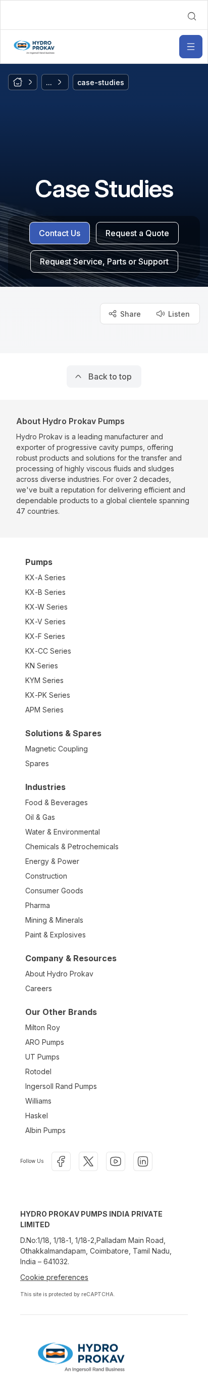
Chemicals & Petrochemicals (72, 846)
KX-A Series (45, 577)
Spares (37, 763)
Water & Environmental (62, 831)
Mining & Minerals (54, 920)
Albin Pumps (45, 1130)
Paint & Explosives (55, 934)
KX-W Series (46, 606)
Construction (46, 876)
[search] (191, 16)
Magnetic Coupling (56, 748)
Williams (38, 1101)
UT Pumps (42, 1056)
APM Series (44, 709)
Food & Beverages (56, 802)
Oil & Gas (40, 817)
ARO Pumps (44, 1042)
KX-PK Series (47, 695)
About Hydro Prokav (59, 973)
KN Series (41, 665)
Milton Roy (42, 1027)
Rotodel (38, 1071)
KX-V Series (45, 621)
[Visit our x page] (88, 1161)
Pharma (37, 905)
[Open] (190, 46)
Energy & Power (52, 861)
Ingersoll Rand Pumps (61, 1086)
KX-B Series (45, 592)
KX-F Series (45, 636)
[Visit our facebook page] (61, 1161)
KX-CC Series (48, 651)
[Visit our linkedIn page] (142, 1161)
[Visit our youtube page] (115, 1161)
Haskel (36, 1115)
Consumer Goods (54, 890)
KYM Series (44, 680)
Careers (38, 988)
